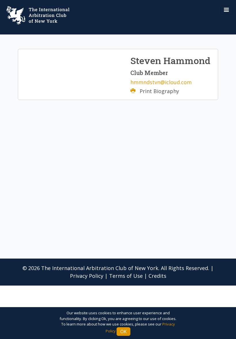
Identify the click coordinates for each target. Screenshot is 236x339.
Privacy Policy (86, 275)
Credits (157, 275)
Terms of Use (126, 275)
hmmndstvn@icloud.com (161, 82)
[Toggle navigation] (226, 10)
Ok (123, 331)
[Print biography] (135, 91)
